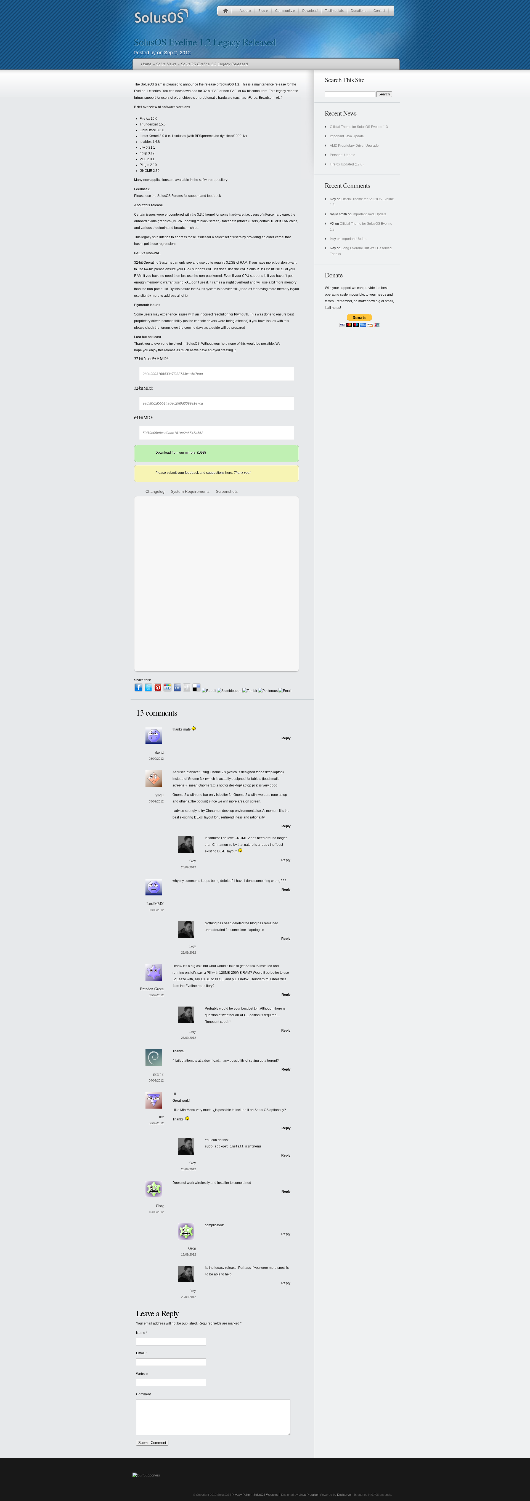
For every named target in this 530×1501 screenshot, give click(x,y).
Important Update (354, 239)
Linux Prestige (308, 1494)
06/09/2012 (156, 1123)
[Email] (285, 691)
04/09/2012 (156, 1080)
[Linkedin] (177, 691)
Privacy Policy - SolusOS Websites (255, 1494)
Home (146, 64)
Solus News (166, 64)
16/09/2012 (156, 1212)
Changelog (155, 491)
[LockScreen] (158, 612)
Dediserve (344, 1494)
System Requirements (190, 491)
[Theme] (158, 662)
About (245, 11)
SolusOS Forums (170, 196)
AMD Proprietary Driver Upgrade (354, 146)
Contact (379, 11)
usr (161, 1116)
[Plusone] (167, 691)
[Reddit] (209, 691)
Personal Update (342, 155)
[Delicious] (196, 691)
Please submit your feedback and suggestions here (193, 473)
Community (285, 11)
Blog (263, 11)
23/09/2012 (188, 867)
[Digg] (186, 691)
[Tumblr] (249, 691)
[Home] (225, 11)
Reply (286, 738)
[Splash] (256, 612)
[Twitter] (148, 691)
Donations (358, 11)
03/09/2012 (156, 758)
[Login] (207, 612)
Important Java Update (347, 136)
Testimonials (334, 11)
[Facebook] (138, 691)
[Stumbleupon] (229, 691)
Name (140, 1333)
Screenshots (227, 491)
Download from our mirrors (175, 452)
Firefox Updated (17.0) (347, 164)
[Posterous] (268, 691)
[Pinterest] (157, 691)
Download (310, 11)
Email (140, 1353)
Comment (143, 1394)
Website (142, 1374)
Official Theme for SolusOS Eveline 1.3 (359, 127)
